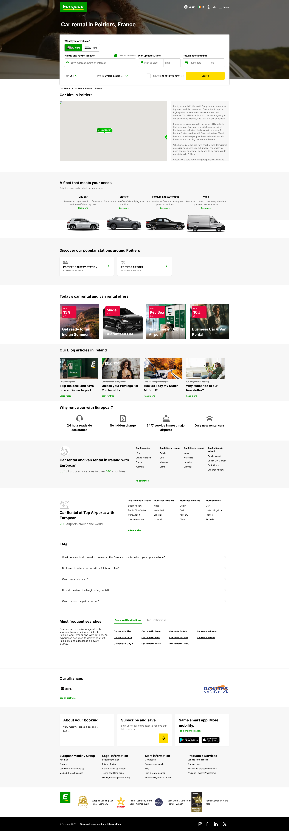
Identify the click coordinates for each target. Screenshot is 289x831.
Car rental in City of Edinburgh (124, 643)
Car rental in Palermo (151, 637)
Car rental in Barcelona (151, 631)
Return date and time (195, 55)
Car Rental (65, 88)
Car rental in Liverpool (207, 637)
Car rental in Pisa (122, 631)
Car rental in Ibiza (123, 637)
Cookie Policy (115, 824)
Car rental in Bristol (151, 643)
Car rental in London (179, 637)
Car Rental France (83, 88)
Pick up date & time (149, 55)
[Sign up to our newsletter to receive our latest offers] (163, 738)
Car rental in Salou (178, 631)
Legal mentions (98, 824)
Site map (84, 824)
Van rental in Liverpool (179, 643)
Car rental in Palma (206, 631)
